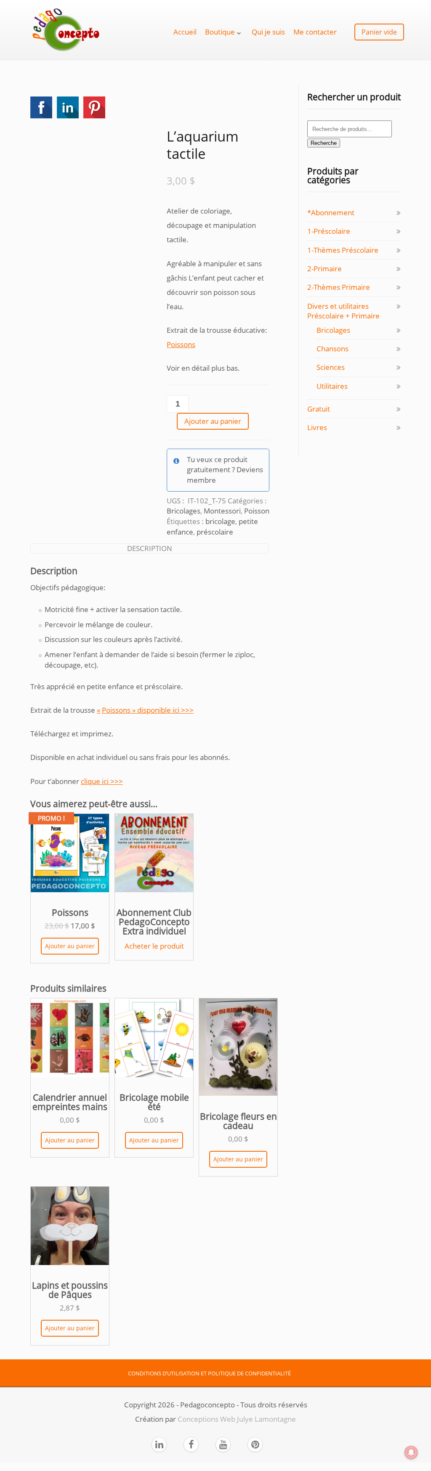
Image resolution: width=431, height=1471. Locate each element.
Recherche (324, 143)
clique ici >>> (102, 781)
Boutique (220, 32)
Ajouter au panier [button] (70, 946)
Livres (317, 427)
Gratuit (318, 409)
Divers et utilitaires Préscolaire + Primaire (343, 311)
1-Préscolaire (328, 231)
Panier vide (379, 32)
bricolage (220, 521)
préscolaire (215, 532)
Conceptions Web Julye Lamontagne (237, 1419)
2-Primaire (324, 268)
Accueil (185, 32)
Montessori (222, 511)
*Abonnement (330, 212)
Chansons (333, 348)
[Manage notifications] (411, 1452)
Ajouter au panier (212, 421)
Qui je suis (268, 32)
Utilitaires (332, 386)
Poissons (181, 344)
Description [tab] (149, 548)
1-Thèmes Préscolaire (342, 250)
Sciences (331, 367)
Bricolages (183, 511)
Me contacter (315, 32)
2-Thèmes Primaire (338, 287)
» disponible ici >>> (162, 710)
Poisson (256, 511)
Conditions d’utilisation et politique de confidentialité (209, 1373)
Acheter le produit (154, 946)
